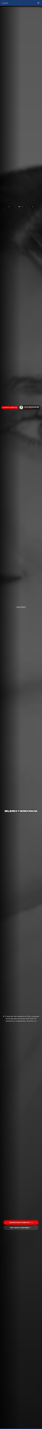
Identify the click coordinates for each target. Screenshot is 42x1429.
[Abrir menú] (38, 3)
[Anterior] (9, 207)
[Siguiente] (33, 207)
